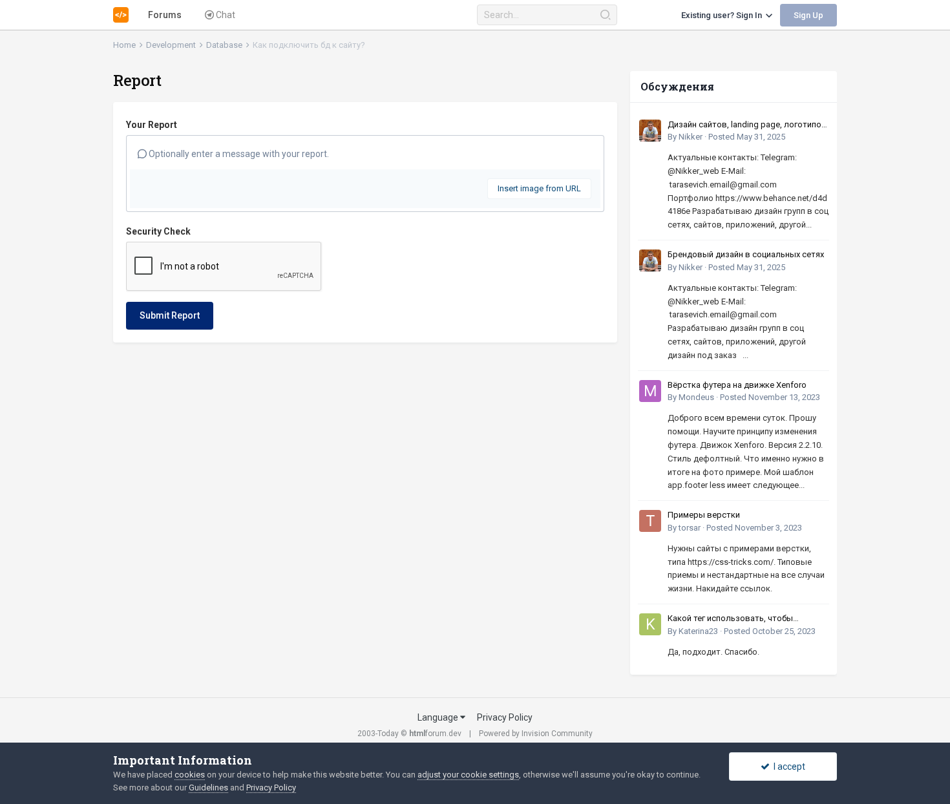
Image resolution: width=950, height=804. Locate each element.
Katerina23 (698, 631)
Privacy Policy (505, 717)
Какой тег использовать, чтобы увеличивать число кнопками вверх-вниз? (740, 619)
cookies (189, 774)
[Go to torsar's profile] (650, 521)
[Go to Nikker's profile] (650, 131)
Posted (746, 137)
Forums (165, 15)
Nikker (690, 137)
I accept (787, 766)
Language (438, 717)
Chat (224, 15)
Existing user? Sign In (723, 15)
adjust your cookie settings (468, 774)
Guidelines (208, 787)
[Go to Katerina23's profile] (650, 624)
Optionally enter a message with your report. (238, 154)
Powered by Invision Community (536, 733)
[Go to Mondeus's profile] (650, 391)
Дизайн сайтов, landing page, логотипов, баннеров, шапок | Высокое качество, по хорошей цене (748, 125)
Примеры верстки (704, 515)
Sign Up (808, 15)
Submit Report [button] (170, 315)
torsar (690, 528)
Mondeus (696, 397)
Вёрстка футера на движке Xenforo (737, 385)
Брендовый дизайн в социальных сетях (746, 254)
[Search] (605, 15)
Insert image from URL (539, 188)
